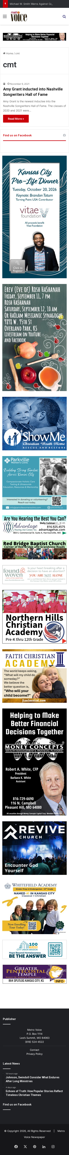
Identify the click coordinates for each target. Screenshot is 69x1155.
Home (9, 53)
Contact (34, 1049)
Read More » (16, 118)
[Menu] (5, 17)
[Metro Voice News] (19, 16)
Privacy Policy (34, 1053)
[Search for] (64, 17)
